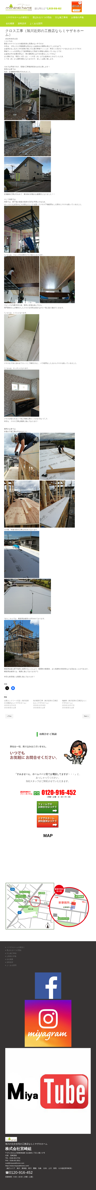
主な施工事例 (11, 953)
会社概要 (10, 959)
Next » (86, 716)
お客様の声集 (11, 956)
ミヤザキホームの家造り (16, 947)
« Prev (9, 716)
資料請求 (10, 962)
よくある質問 (11, 965)
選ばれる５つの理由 (14, 950)
